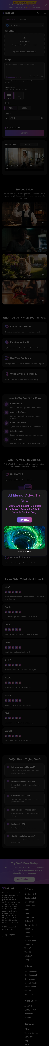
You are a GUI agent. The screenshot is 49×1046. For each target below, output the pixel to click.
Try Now (24, 520)
